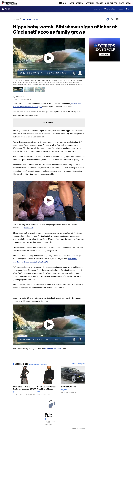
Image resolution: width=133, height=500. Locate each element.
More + (128, 9)
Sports (99, 3)
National (80, 3)
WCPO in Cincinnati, (52, 348)
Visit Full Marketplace (78, 364)
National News (31, 19)
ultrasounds (28, 227)
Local (71, 3)
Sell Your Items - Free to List (38, 364)
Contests (120, 9)
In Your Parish (98, 9)
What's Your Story (110, 9)
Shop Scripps (111, 3)
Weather (90, 3)
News (16, 19)
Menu (62, 3)
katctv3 (3, 9)
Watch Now (124, 3)
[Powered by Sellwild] (82, 428)
